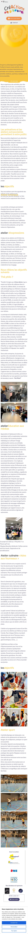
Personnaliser (14, 926)
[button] (5, 1)
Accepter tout (14, 922)
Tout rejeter (14, 930)
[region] (14, 920)
